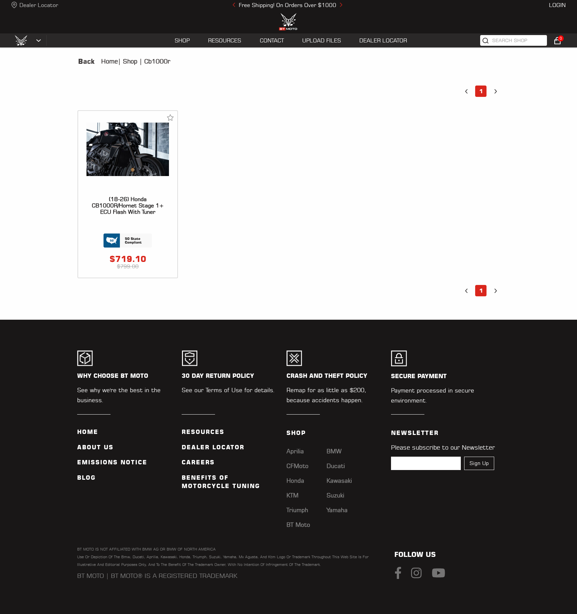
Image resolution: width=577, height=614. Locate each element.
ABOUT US (95, 447)
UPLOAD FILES (321, 40)
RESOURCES (224, 40)
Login (557, 5)
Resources (203, 432)
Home (109, 61)
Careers (198, 462)
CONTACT (272, 40)
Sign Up (479, 463)
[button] (466, 91)
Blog (86, 477)
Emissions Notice (112, 462)
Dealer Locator (38, 5)
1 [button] (481, 91)
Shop (129, 61)
